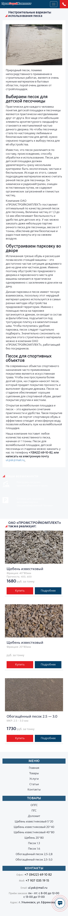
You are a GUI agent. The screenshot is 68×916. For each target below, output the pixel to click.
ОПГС (34, 805)
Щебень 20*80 (34, 837)
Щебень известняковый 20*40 (34, 827)
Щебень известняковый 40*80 (34, 832)
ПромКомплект (16, 4)
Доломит (34, 816)
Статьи (34, 784)
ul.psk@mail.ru (15, 460)
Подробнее (48, 590)
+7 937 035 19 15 (37, 880)
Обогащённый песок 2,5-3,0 (34, 859)
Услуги (34, 778)
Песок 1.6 (34, 848)
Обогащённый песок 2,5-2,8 (34, 854)
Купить (20, 590)
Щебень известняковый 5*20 (34, 821)
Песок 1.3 (34, 843)
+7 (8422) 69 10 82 (38, 874)
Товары (34, 773)
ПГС (34, 810)
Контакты (34, 789)
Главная (34, 767)
